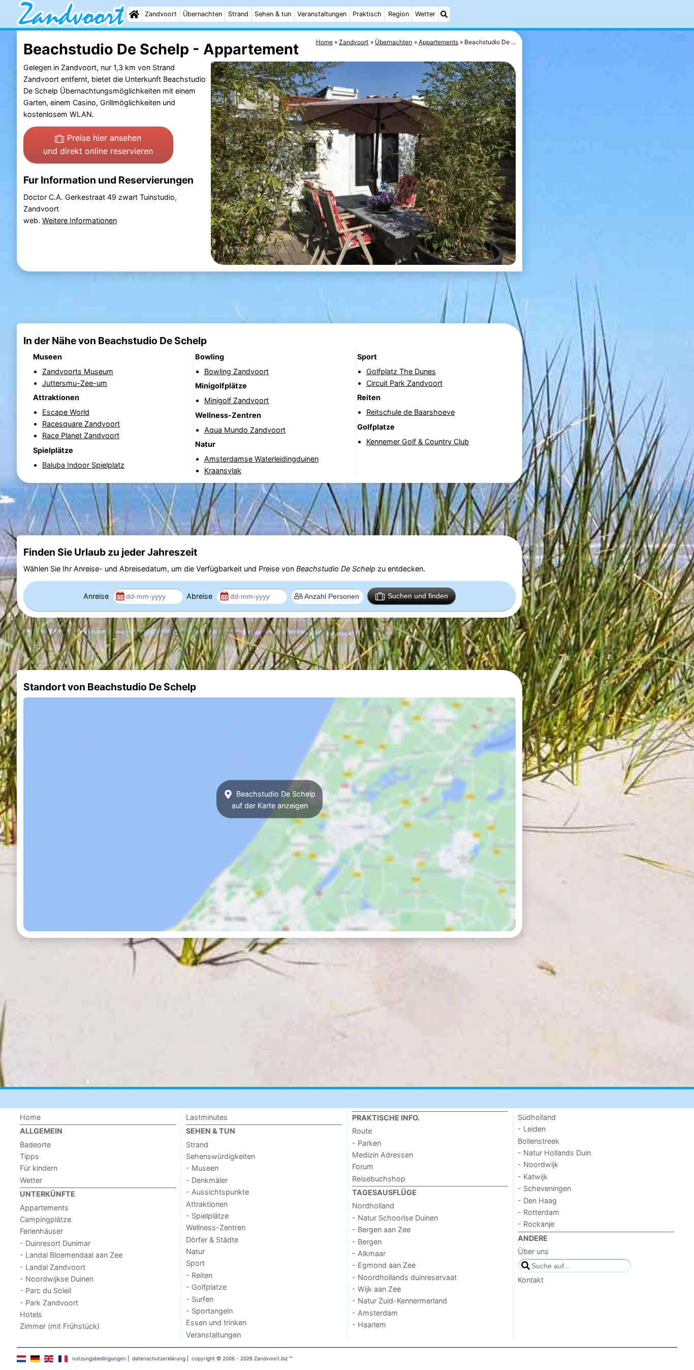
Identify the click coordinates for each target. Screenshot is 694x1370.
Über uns (533, 1251)
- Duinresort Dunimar (55, 1243)
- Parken (366, 1143)
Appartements (44, 1207)
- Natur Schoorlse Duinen (395, 1217)
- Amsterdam (375, 1312)
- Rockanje (536, 1224)
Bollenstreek (538, 1141)
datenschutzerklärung (158, 1358)
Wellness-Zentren (215, 1227)
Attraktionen (207, 1204)
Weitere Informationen (79, 220)
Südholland (537, 1117)
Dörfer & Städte (212, 1239)
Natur (195, 1251)
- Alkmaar (369, 1253)
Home (30, 1117)
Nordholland (373, 1205)
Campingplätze (45, 1219)
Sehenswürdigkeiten (220, 1156)
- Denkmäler (207, 1180)
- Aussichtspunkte (217, 1192)
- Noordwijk (538, 1164)
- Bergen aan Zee (381, 1229)
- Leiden (532, 1128)
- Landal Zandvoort (52, 1267)
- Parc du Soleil (45, 1290)
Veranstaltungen (321, 14)
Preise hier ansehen (98, 144)
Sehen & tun (273, 14)
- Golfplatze (206, 1287)
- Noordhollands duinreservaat (404, 1277)
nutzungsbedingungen (99, 1358)
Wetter (425, 14)
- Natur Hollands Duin (554, 1152)
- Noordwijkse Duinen (56, 1278)
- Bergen (367, 1241)
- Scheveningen (544, 1188)
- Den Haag (537, 1200)
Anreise (97, 596)
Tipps (29, 1156)
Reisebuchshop (378, 1178)
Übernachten (202, 14)
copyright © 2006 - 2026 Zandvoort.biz (240, 1358)
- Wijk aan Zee (376, 1289)
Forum (362, 1166)
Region (398, 14)
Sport (195, 1263)
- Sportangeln (209, 1310)
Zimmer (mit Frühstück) (60, 1326)
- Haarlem (369, 1324)
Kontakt (531, 1279)
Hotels (31, 1314)
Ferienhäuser (41, 1231)
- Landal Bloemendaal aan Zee (71, 1255)
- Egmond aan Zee (384, 1265)
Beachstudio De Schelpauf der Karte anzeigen (274, 799)
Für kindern (38, 1168)
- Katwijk (533, 1176)
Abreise (200, 596)
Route (362, 1131)
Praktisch (367, 14)
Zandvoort (161, 14)
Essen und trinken (216, 1322)
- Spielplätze (207, 1215)
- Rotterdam (538, 1212)
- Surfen (199, 1299)
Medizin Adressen (382, 1154)
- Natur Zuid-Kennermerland (399, 1300)
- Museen (202, 1168)
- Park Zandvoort (49, 1302)
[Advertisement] (601, 264)
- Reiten (199, 1275)
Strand (238, 14)
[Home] (134, 14)
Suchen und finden (418, 596)
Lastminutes (207, 1117)
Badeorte (35, 1144)
